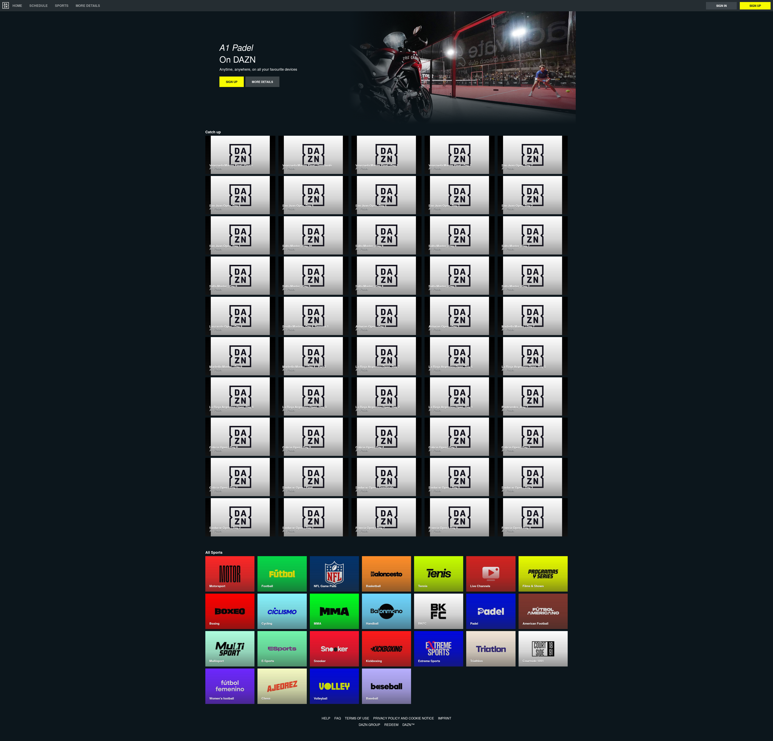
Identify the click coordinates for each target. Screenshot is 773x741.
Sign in (721, 6)
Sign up (755, 6)
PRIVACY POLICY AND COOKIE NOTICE (403, 718)
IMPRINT (444, 718)
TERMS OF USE (357, 718)
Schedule (38, 5)
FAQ (337, 718)
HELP (326, 718)
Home (17, 5)
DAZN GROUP (369, 724)
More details (88, 5)
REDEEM (391, 724)
